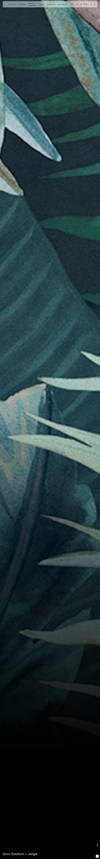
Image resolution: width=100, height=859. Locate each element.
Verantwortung (62, 4)
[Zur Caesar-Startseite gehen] (5, 4)
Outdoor (41, 4)
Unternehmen (12, 4)
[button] (97, 845)
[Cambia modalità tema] (81, 4)
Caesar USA (72, 4)
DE (87, 4)
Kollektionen (22, 4)
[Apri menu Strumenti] (77, 4)
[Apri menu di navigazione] (94, 4)
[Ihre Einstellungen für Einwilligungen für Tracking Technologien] (97, 856)
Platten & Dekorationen (33, 4)
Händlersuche (51, 4)
